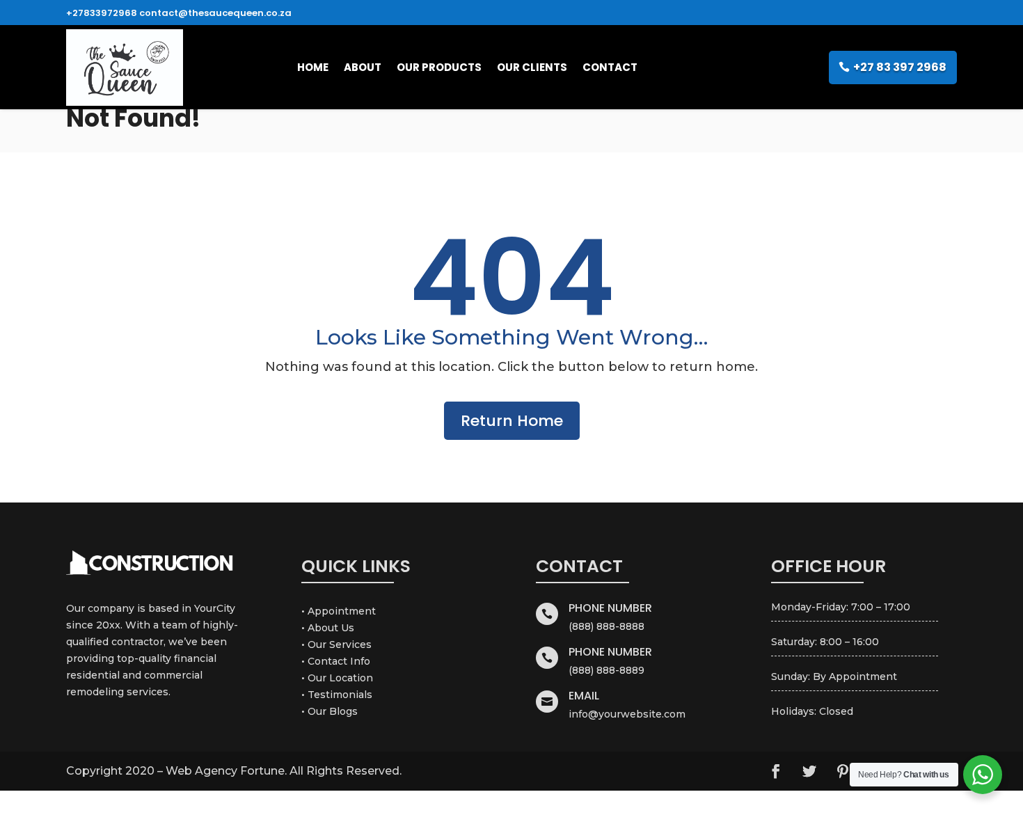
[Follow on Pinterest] (843, 771)
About (362, 67)
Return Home (512, 421)
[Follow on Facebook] (776, 771)
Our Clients (532, 67)
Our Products (439, 67)
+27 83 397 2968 (899, 67)
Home (312, 67)
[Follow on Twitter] (809, 771)
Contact (609, 67)
